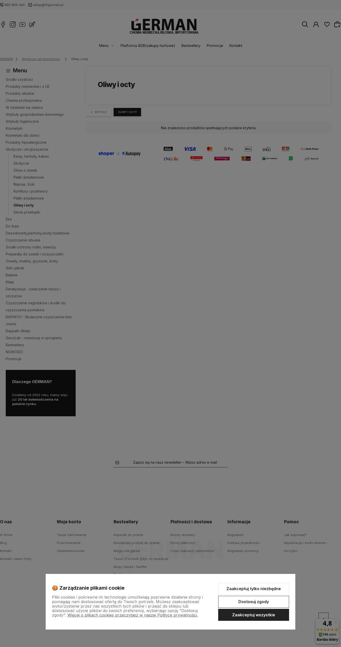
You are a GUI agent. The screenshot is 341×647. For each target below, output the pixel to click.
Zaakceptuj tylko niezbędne (253, 588)
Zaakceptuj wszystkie (253, 614)
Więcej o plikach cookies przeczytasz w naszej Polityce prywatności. (132, 615)
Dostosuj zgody (253, 601)
